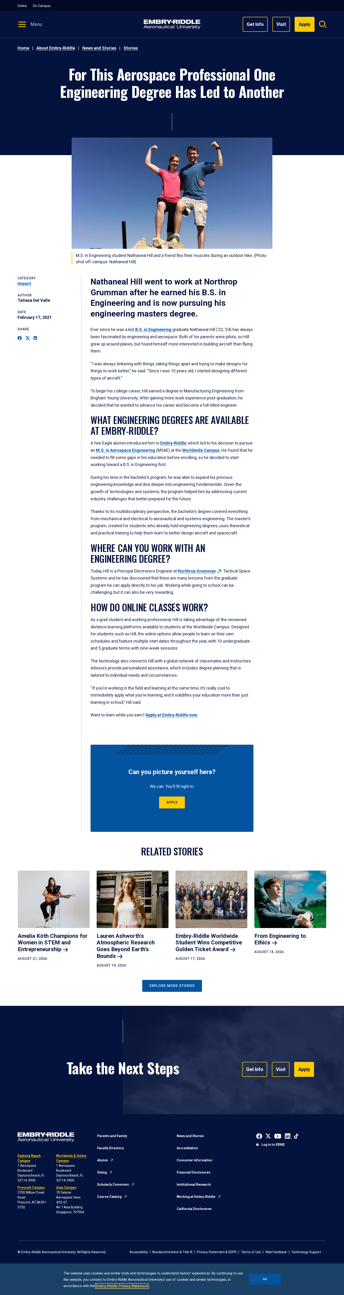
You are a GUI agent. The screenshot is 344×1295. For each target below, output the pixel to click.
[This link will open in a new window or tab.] (259, 1135)
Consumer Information (194, 1160)
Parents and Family (112, 1136)
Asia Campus (66, 1187)
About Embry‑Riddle (56, 48)
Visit (281, 24)
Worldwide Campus (201, 450)
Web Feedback (276, 1252)
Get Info (255, 24)
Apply (172, 802)
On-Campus (42, 6)
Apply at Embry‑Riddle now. (172, 714)
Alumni (102, 1160)
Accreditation (187, 1148)
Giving (102, 1172)
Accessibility (139, 1252)
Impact (24, 283)
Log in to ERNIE (273, 1144)
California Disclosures (194, 1209)
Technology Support (306, 1252)
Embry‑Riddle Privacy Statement (122, 1286)
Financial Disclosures (193, 1172)
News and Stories (99, 48)
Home (23, 48)
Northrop (197, 571)
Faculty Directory (110, 1148)
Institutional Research (194, 1184)
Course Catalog (109, 1197)
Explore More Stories (172, 986)
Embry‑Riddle (173, 443)
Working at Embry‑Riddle (196, 1197)
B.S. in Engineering (153, 329)
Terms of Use (251, 1252)
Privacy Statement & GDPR (217, 1252)
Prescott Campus (31, 1187)
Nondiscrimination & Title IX (172, 1252)
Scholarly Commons (113, 1184)
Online (22, 6)
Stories (131, 48)
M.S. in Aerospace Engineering (125, 450)
